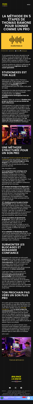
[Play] (28, 398)
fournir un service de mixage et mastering (16, 158)
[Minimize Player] (31, 398)
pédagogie (24, 51)
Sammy (12, 51)
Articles (18, 51)
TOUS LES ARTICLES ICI (16, 360)
